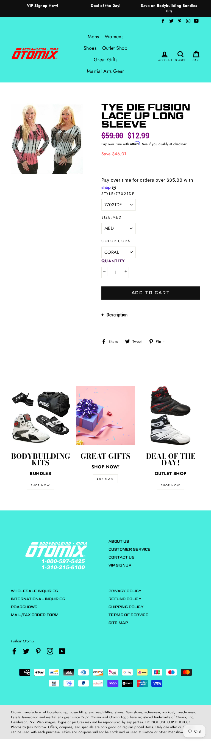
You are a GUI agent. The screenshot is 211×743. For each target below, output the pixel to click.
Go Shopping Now (105, 413)
